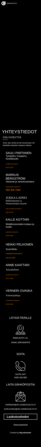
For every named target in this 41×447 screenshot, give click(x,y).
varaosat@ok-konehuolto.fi (13, 186)
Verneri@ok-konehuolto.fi (20, 405)
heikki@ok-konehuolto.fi (14, 253)
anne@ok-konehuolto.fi (12, 275)
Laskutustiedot (18, 416)
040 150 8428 (9, 235)
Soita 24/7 (20, 374)
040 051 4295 (10, 258)
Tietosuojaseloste (20, 425)
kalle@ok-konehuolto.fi (12, 232)
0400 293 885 (20, 377)
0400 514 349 (9, 212)
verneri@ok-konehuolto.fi (12, 300)
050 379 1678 (9, 167)
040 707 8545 (9, 278)
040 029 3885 (9, 304)
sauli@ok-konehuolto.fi (12, 164)
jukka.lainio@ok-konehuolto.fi (14, 208)
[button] (38, 3)
